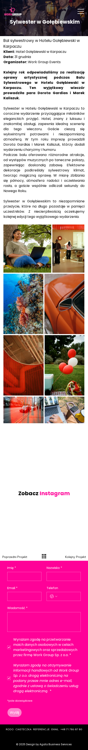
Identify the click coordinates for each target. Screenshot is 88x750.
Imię (11, 568)
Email (12, 588)
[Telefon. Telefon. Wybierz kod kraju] (53, 596)
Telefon (52, 588)
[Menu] (81, 11)
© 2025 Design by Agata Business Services (44, 744)
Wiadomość (17, 608)
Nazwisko (54, 568)
